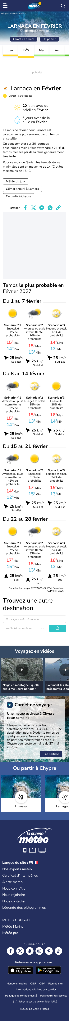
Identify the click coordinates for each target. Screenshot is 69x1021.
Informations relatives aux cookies (36, 989)
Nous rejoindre (13, 894)
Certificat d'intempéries (20, 875)
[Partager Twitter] (33, 207)
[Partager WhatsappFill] (50, 207)
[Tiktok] (58, 951)
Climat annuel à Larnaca (22, 189)
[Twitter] (20, 951)
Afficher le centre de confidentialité (36, 1001)
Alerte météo (12, 882)
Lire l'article (51, 754)
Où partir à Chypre (18, 196)
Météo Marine (13, 926)
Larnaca (22, 13)
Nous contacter (13, 901)
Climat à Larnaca (23, 39)
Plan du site (55, 983)
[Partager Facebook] (25, 207)
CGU (33, 983)
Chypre (13, 13)
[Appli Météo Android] (48, 970)
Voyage (4, 13)
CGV (42, 983)
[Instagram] (39, 951)
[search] (63, 6)
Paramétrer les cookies (53, 995)
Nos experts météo (17, 869)
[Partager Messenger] (41, 207)
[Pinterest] (49, 951)
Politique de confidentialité (21, 995)
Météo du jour (15, 181)
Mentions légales (17, 983)
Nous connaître (13, 888)
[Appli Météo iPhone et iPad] (20, 970)
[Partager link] (58, 207)
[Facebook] (10, 951)
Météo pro (10, 932)
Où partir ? (49, 39)
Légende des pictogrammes (24, 907)
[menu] (6, 6)
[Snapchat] (30, 951)
